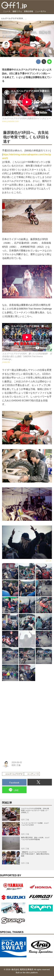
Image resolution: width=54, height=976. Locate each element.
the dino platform (30, 973)
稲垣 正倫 (15, 46)
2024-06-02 (16, 43)
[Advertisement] (23, 701)
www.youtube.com (10, 121)
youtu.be (6, 362)
